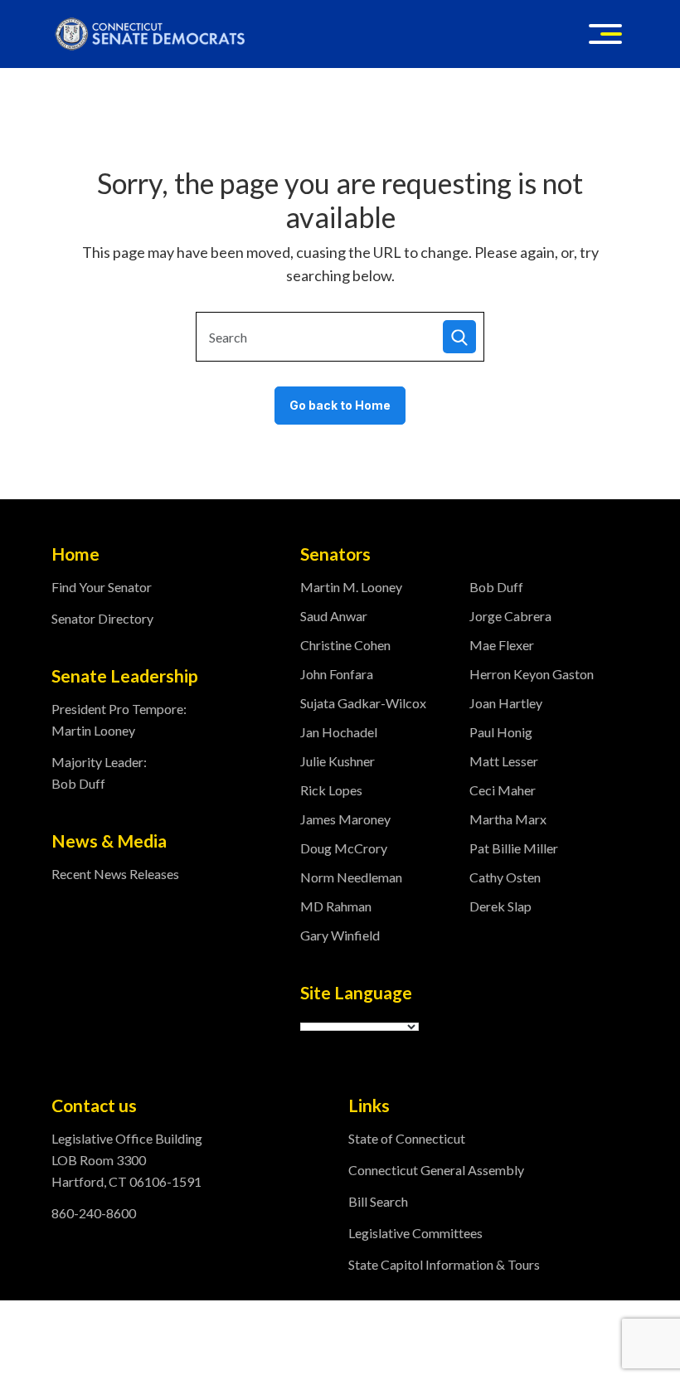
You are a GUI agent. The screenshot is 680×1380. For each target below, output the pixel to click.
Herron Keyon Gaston (531, 674)
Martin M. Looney (351, 587)
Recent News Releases (115, 874)
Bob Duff (496, 587)
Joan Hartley (505, 703)
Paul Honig (500, 732)
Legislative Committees (415, 1233)
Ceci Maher (502, 790)
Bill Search (378, 1201)
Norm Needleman (351, 877)
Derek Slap (500, 906)
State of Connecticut (406, 1138)
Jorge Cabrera (510, 616)
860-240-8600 (93, 1213)
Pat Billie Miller (513, 848)
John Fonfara (336, 674)
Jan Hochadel (338, 732)
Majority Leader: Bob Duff (99, 772)
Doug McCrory (343, 848)
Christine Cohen (345, 645)
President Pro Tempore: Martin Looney (119, 719)
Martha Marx (507, 819)
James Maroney (345, 819)
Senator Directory (102, 618)
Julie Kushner (337, 761)
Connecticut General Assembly (436, 1170)
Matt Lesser (503, 761)
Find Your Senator (101, 587)
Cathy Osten (505, 877)
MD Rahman (336, 906)
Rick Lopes (331, 790)
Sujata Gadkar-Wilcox (363, 703)
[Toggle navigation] (605, 34)
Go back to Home (340, 405)
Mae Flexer (501, 645)
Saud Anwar (333, 616)
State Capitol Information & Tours (444, 1264)
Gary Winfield (340, 935)
